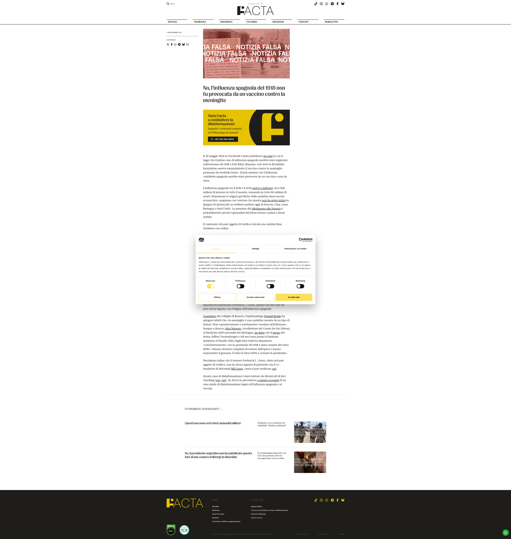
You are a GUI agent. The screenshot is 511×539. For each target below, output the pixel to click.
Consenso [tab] (215, 249)
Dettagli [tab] (255, 248)
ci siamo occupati (268, 380)
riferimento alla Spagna (266, 208)
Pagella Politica (256, 506)
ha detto (260, 332)
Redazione (216, 510)
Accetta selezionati (255, 297)
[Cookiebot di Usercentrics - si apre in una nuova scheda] (300, 240)
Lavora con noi (256, 518)
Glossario (215, 518)
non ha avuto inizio (274, 200)
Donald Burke (272, 316)
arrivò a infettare (262, 188)
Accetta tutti (293, 297)
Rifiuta (217, 297)
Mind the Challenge (258, 514)
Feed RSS (215, 506)
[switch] (240, 286)
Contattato (209, 316)
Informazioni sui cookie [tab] (295, 248)
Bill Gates (237, 368)
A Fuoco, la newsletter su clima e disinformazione (269, 510)
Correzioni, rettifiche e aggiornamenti (226, 521)
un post (268, 156)
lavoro (276, 332)
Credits (341, 534)
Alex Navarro (233, 328)
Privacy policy (302, 534)
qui (274, 368)
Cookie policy (323, 534)
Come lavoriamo (218, 514)
